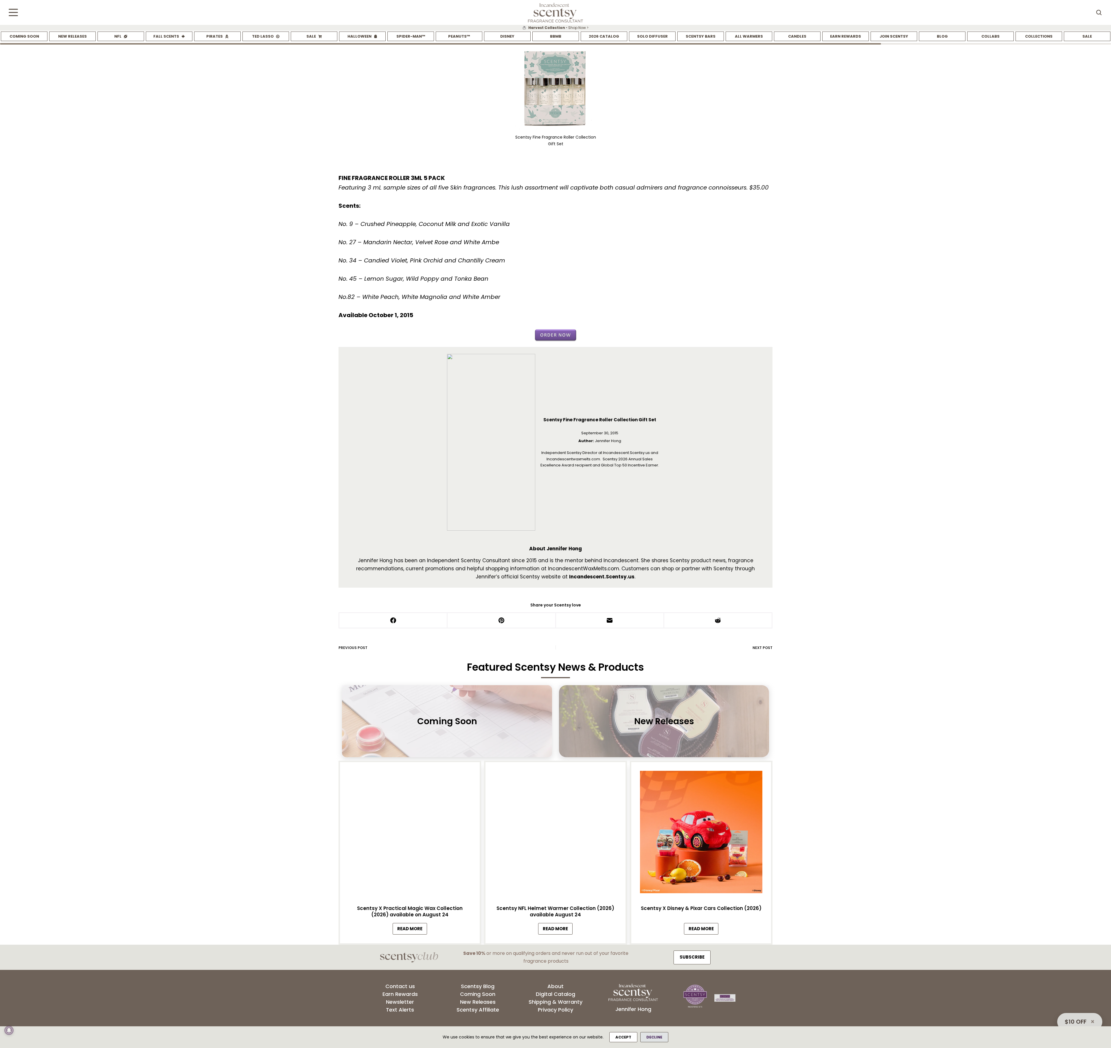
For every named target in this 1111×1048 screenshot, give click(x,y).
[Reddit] (718, 620)
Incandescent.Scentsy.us (601, 576)
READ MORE (412, 930)
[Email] (610, 620)
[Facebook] (393, 620)
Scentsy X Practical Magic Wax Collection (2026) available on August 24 (410, 911)
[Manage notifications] (9, 1030)
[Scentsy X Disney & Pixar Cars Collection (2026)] (701, 833)
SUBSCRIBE (692, 957)
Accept (623, 1037)
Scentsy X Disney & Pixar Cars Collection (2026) (701, 908)
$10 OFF (1075, 1022)
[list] (555, 28)
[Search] (1098, 12)
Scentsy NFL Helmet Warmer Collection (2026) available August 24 (555, 911)
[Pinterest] (502, 620)
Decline (654, 1037)
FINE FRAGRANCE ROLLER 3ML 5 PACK (392, 178)
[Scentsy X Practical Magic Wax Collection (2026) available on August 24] (410, 833)
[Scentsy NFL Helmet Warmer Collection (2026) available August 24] (555, 833)
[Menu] (13, 12)
